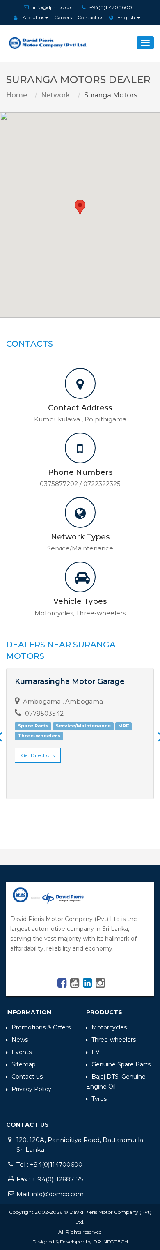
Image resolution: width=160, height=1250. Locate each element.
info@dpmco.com (54, 7)
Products (104, 1012)
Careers (63, 17)
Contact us (90, 17)
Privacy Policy (31, 1089)
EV (95, 1052)
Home (16, 95)
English (126, 17)
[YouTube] (73, 985)
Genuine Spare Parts (121, 1064)
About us (32, 17)
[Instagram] (99, 985)
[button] (80, 207)
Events (21, 1052)
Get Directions (38, 755)
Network (55, 95)
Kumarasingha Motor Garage (70, 681)
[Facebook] (60, 985)
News (19, 1039)
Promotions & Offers (41, 1027)
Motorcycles (109, 1027)
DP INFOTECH (110, 1241)
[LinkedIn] (86, 985)
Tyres (99, 1099)
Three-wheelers (113, 1039)
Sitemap (23, 1064)
